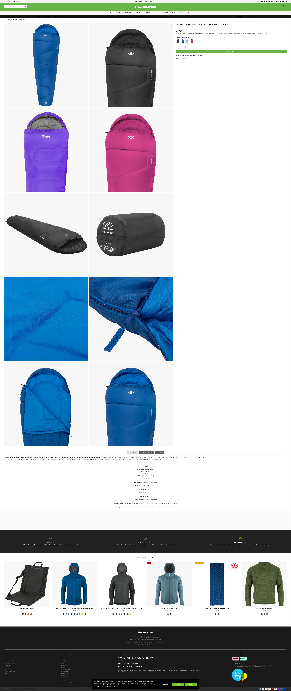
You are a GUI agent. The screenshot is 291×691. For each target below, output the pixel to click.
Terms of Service (65, 669)
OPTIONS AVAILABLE (48, 16)
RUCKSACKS (128, 12)
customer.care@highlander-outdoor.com (154, 642)
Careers (6, 673)
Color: (182, 37)
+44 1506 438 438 (139, 1)
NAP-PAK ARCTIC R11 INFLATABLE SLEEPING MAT (217, 608)
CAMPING (118, 12)
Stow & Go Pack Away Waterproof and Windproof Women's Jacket (122, 608)
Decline (178, 684)
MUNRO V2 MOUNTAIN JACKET (169, 608)
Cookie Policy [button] (147, 684)
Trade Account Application (68, 682)
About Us (63, 656)
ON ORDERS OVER (145, 16)
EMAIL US (146, 1)
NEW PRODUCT (199, 563)
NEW (102, 12)
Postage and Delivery (66, 661)
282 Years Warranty (66, 677)
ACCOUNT (166, 12)
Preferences (165, 684)
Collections (150, 12)
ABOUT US (152, 1)
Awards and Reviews (10, 671)
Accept (190, 684)
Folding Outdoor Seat (27, 608)
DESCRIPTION (132, 452)
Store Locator (8, 675)
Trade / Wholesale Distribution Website (71, 680)
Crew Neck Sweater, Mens (264, 608)
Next (289, 589)
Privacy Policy (64, 671)
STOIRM (182, 12)
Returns (63, 663)
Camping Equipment (10, 661)
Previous (2, 589)
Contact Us (64, 667)
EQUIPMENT (138, 12)
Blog (158, 12)
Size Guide (64, 658)
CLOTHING (109, 12)
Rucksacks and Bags (10, 663)
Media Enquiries (65, 675)
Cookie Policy (64, 673)
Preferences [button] (116, 686)
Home (5, 19)
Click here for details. (237, 663)
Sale (149, 563)
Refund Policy (65, 665)
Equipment (8, 665)
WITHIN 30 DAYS (242, 16)
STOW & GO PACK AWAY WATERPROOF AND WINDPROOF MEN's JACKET (74, 608)
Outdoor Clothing (9, 658)
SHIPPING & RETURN (146, 452)
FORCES (174, 12)
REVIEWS (159, 452)
